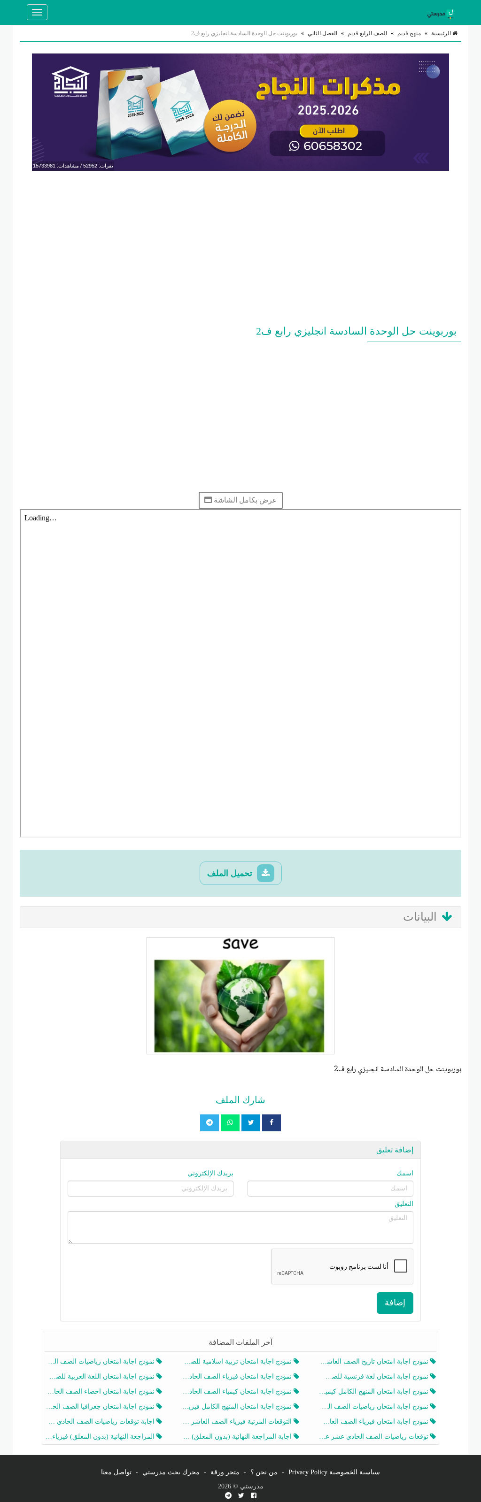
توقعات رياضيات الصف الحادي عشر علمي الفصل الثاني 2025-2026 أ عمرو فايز (374, 1436)
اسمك (404, 1173)
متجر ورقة (225, 1472)
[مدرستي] (442, 12)
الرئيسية (441, 33)
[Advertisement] (240, 246)
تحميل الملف (231, 873)
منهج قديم (409, 33)
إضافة (395, 1302)
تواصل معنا (116, 1472)
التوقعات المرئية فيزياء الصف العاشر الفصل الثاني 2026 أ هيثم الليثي (237, 1421)
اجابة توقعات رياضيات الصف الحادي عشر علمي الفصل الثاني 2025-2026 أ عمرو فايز (100, 1421)
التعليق (404, 1203)
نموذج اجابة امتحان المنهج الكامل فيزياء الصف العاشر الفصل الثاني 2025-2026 (237, 1406)
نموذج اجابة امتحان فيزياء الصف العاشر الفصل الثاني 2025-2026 (374, 1421)
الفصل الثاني (322, 33)
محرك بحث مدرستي (171, 1472)
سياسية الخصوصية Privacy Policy (334, 1472)
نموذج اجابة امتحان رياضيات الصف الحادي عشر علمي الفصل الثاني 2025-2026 (374, 1406)
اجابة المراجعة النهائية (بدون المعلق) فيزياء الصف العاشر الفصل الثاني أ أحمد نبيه (237, 1436)
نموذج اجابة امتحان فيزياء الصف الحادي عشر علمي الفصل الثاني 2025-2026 (237, 1376)
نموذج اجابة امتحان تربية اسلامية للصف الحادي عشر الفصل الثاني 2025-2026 (237, 1361)
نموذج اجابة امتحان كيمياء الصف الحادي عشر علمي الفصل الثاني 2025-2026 (237, 1391)
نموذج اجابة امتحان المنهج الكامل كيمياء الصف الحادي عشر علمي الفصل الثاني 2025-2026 (374, 1391)
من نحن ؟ (264, 1472)
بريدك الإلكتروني (210, 1173)
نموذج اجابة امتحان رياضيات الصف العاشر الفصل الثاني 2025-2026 (100, 1361)
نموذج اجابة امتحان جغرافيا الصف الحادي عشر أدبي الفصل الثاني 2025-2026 (100, 1406)
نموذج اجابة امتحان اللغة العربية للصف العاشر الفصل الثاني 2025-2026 (100, 1376)
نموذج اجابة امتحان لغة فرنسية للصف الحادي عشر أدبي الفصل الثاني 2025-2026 (374, 1376)
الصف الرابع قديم (367, 33)
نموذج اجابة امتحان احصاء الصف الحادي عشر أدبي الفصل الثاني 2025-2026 (100, 1391)
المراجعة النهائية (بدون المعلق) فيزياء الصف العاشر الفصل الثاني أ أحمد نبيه (100, 1436)
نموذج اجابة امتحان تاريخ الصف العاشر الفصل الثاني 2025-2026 (374, 1361)
